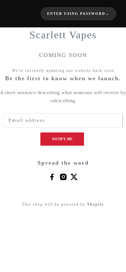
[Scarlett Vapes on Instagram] (63, 176)
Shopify (95, 204)
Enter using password (78, 13)
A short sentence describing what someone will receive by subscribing (63, 96)
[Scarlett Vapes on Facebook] (52, 176)
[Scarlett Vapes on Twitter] (74, 176)
